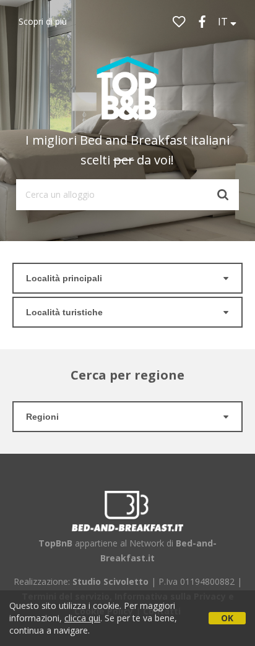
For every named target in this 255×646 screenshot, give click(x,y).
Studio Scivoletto (110, 581)
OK (227, 618)
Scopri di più (43, 21)
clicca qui (82, 618)
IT (224, 21)
